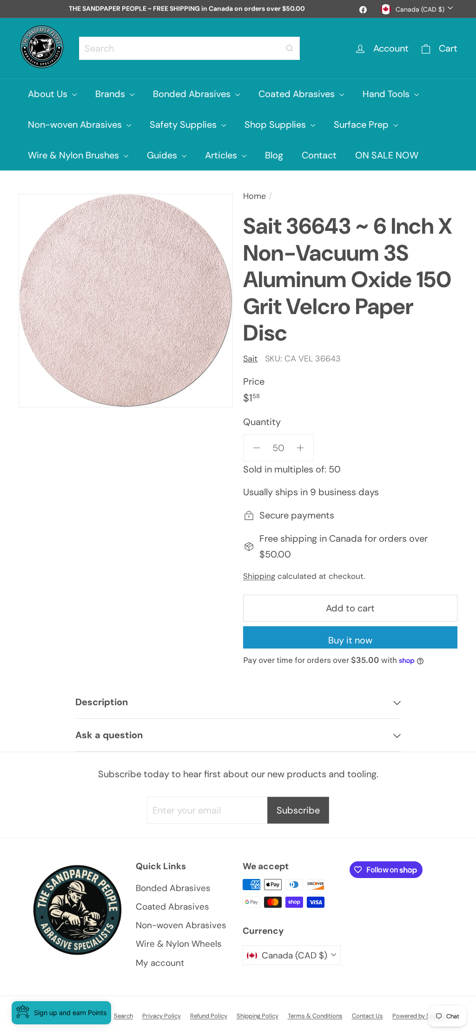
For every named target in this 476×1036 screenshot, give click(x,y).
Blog (274, 155)
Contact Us (367, 1016)
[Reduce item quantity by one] (256, 447)
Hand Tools (387, 94)
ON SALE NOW (386, 155)
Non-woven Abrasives (76, 124)
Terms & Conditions (315, 1016)
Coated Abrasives (297, 94)
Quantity (262, 422)
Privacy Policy (161, 1016)
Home (254, 196)
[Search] (289, 48)
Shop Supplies (276, 124)
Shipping (259, 576)
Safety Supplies (184, 124)
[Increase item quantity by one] (300, 447)
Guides (163, 155)
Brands (111, 94)
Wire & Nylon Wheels (179, 944)
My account (160, 963)
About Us (49, 94)
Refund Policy (208, 1016)
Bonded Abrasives (193, 94)
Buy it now (350, 640)
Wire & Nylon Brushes (74, 155)
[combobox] (189, 48)
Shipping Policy (257, 1016)
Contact (319, 155)
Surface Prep (362, 124)
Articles (222, 155)
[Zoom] (125, 300)
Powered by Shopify (419, 1016)
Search (123, 1016)
